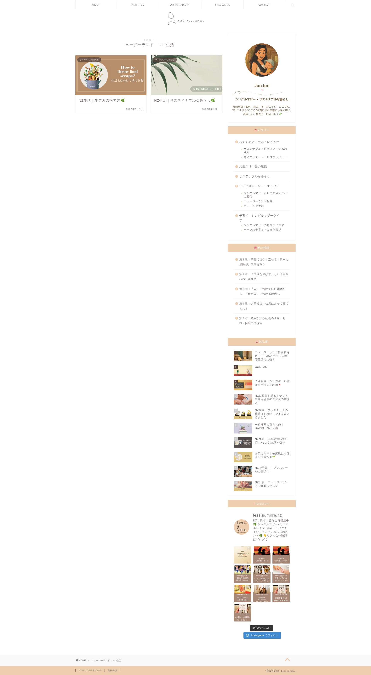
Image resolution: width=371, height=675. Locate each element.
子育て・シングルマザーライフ (259, 218)
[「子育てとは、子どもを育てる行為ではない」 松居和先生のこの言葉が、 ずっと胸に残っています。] (281, 574)
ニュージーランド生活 (258, 201)
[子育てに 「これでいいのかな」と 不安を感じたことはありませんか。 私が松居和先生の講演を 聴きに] (242, 612)
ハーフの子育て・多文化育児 (262, 229)
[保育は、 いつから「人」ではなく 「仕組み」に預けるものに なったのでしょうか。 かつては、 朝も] (262, 574)
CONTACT (264, 4)
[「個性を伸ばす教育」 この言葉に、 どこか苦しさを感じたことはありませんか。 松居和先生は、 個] (242, 574)
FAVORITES (137, 4)
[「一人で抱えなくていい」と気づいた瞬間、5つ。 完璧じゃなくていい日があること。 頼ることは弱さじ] (242, 555)
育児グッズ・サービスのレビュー (265, 157)
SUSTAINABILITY (180, 4)
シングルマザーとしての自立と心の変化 (265, 195)
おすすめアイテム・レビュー (259, 141)
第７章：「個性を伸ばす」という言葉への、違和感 (263, 277)
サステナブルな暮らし (254, 176)
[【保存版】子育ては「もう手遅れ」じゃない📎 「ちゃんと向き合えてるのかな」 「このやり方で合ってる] (262, 555)
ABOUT (96, 4)
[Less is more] (185, 25)
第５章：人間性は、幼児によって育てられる (263, 306)
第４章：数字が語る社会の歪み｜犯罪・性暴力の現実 (262, 321)
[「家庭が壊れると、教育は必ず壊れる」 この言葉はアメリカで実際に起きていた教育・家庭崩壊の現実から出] (281, 593)
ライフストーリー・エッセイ (259, 186)
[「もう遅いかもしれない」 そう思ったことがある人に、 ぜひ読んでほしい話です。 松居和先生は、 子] (281, 555)
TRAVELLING (222, 4)
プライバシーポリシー (90, 670)
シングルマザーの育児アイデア (264, 225)
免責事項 (112, 670)
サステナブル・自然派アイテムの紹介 (265, 150)
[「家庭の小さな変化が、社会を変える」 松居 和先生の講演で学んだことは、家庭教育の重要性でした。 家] (262, 593)
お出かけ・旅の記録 (253, 166)
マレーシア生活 (254, 206)
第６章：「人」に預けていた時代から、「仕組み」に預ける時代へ (262, 291)
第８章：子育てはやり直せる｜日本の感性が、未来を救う (263, 262)
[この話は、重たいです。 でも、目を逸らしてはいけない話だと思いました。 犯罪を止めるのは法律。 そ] (242, 593)
